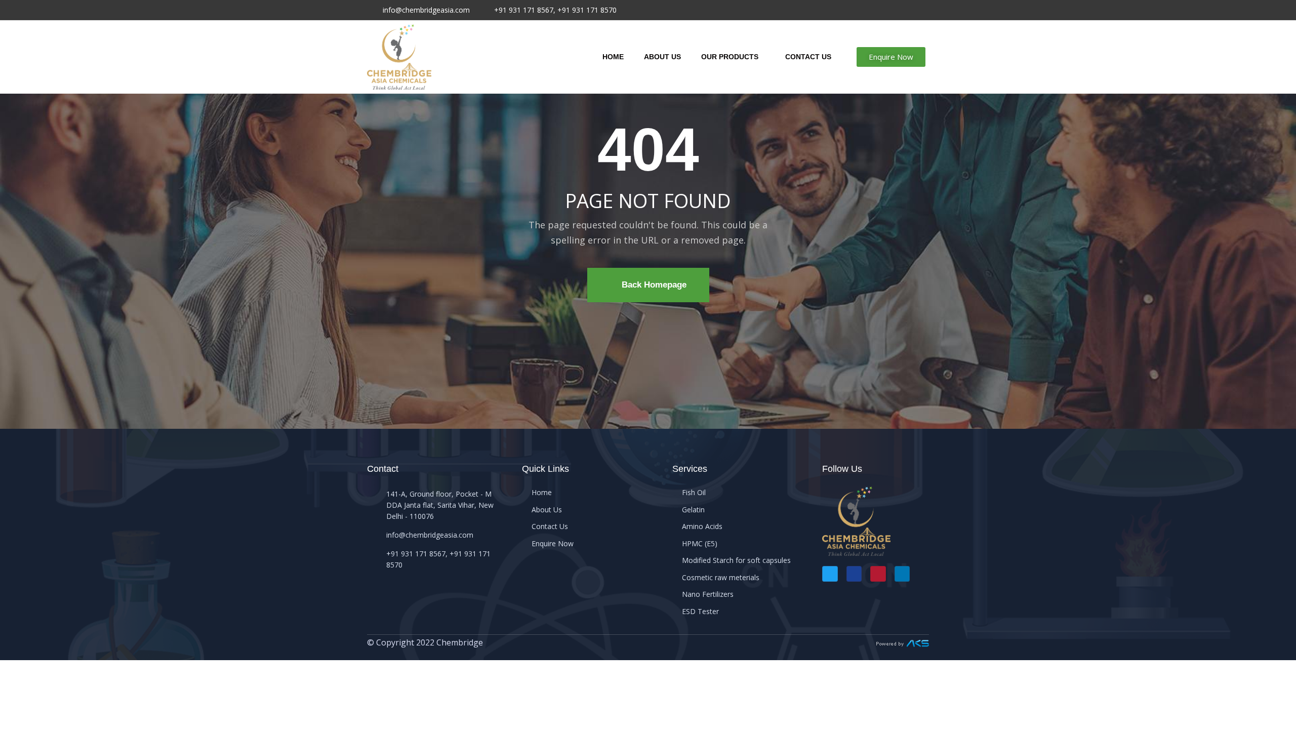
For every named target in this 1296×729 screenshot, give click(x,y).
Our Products (729, 57)
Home (613, 57)
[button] (891, 57)
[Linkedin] (902, 574)
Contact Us (808, 57)
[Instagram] (878, 574)
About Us (662, 57)
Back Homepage (654, 285)
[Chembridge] (399, 57)
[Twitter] (830, 574)
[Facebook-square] (854, 574)
